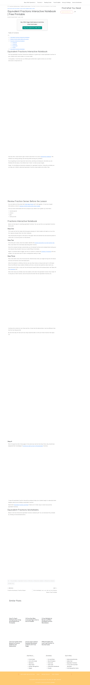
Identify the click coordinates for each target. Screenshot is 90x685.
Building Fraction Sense (13, 8)
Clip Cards (50, 662)
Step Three (15, 45)
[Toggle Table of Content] (8, 35)
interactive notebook (46, 156)
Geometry (31, 662)
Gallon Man (69, 661)
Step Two (15, 44)
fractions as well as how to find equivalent (33, 445)
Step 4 (14, 47)
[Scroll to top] (87, 680)
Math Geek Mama (29, 204)
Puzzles (49, 668)
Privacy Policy (46, 674)
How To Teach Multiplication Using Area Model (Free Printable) (15, 620)
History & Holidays (66, 2)
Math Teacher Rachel (13, 17)
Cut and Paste (51, 659)
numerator (12, 269)
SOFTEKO (53, 682)
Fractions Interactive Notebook (18, 40)
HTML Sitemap (55, 674)
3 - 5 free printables (12, 580)
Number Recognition (34, 666)
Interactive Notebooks (53, 666)
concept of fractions (46, 251)
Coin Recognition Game (72, 668)
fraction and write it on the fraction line (44, 242)
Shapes (30, 668)
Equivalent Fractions (72, 662)
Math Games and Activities (28, 674)
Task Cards (50, 664)
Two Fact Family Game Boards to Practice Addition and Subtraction (15, 644)
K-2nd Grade (32, 659)
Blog (38, 674)
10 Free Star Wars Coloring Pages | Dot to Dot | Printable (32, 620)
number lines (11, 583)
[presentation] (16, 610)
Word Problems (51, 661)
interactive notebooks (49, 580)
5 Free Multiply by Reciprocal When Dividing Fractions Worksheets (47, 620)
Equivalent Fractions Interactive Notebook (20, 37)
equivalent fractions (22, 580)
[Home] (8, 6)
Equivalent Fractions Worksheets (18, 49)
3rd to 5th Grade (33, 661)
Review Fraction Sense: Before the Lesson (20, 39)
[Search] (75, 11)
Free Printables (57, 2)
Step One (15, 42)
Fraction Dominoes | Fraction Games (17, 589)
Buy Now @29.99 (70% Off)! (32, 27)
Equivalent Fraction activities (21, 504)
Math (34, 8)
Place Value (31, 664)
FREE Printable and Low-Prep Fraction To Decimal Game (48, 643)
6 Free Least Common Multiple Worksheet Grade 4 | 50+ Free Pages (31, 644)
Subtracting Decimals (72, 659)
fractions (30, 580)
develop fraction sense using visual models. (30, 206)
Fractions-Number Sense (26, 8)
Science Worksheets (77, 2)
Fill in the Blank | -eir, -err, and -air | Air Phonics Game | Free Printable (45, 590)
